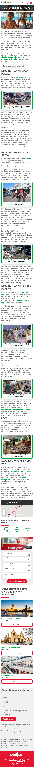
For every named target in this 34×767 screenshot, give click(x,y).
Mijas (29, 159)
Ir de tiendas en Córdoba (10, 676)
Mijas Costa (18, 77)
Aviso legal (21, 761)
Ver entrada (17, 625)
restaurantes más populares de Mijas (15, 409)
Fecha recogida (8, 553)
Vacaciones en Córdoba (10, 647)
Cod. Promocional (9, 574)
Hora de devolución (9, 568)
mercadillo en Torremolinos (20, 471)
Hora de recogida (8, 557)
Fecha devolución (8, 563)
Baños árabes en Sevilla (10, 619)
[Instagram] (17, 764)
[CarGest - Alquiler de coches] (6, 5)
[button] (17, 613)
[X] (21, 764)
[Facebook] (13, 764)
